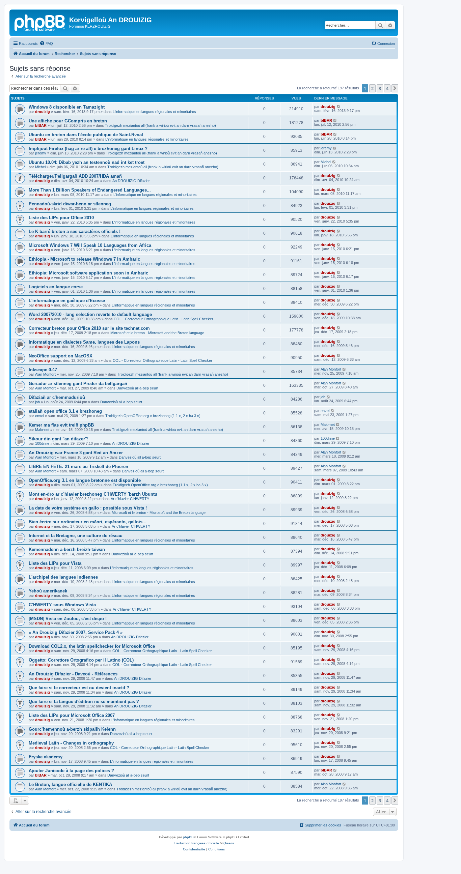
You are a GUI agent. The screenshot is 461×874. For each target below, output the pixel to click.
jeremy (40, 153)
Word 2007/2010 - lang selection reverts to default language (90, 314)
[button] (394, 88)
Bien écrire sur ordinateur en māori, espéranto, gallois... (87, 521)
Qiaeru (228, 843)
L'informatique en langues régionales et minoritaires (154, 112)
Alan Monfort (45, 374)
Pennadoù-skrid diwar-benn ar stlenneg (70, 203)
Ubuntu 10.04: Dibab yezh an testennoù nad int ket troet (86, 162)
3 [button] (380, 88)
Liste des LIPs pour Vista (55, 563)
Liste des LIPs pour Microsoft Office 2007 (72, 715)
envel (39, 416)
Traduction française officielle (196, 843)
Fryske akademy (45, 756)
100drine (42, 443)
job (37, 402)
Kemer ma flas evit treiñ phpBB (61, 425)
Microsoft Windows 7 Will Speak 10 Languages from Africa (90, 245)
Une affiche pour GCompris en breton (68, 120)
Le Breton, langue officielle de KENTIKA (70, 784)
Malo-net (42, 430)
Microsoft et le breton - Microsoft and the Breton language (157, 333)
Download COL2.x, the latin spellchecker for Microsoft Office (92, 646)
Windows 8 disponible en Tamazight (67, 107)
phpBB (188, 837)
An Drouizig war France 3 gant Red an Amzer (76, 452)
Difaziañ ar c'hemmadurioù (57, 397)
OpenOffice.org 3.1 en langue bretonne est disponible (85, 480)
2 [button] (372, 88)
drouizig (42, 112)
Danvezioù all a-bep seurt (137, 388)
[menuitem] (46, 43)
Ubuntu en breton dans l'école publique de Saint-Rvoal (86, 134)
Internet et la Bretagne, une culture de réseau (76, 535)
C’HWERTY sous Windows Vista (62, 604)
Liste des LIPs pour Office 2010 (61, 217)
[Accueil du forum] (40, 22)
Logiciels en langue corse (56, 286)
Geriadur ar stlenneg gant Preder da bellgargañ (78, 383)
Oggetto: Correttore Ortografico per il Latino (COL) (81, 660)
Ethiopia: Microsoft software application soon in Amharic (88, 272)
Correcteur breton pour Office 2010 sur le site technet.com (89, 328)
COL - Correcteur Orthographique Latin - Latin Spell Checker (163, 319)
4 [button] (387, 88)
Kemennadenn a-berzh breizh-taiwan (67, 549)
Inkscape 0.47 (43, 369)
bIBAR (41, 125)
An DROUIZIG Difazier (131, 181)
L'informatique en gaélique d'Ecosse (67, 300)
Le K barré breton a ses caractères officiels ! (74, 231)
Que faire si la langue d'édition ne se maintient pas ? (84, 701)
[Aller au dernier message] (338, 107)
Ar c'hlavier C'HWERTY (130, 499)
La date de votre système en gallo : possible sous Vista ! (88, 508)
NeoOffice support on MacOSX (60, 355)
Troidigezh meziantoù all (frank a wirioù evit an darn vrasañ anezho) (160, 125)
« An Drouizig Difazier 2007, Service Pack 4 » (76, 632)
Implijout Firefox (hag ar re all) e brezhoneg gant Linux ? (88, 148)
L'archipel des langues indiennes (63, 577)
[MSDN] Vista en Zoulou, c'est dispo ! (68, 618)
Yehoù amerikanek (48, 590)
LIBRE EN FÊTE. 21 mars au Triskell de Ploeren (78, 466)
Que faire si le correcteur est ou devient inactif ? (79, 687)
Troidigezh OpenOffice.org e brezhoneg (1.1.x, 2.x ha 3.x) (152, 416)
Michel (40, 167)
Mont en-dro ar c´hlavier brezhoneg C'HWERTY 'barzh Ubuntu (93, 494)
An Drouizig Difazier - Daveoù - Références (73, 673)
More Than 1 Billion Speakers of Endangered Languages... (90, 190)
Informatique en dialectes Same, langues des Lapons (84, 342)
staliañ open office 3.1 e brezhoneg (65, 411)
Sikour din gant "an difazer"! (58, 438)
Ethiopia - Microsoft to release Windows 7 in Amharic (84, 259)
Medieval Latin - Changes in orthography (71, 743)
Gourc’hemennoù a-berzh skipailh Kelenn (72, 729)
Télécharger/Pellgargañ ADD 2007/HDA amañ (75, 176)
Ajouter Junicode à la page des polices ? (71, 770)
